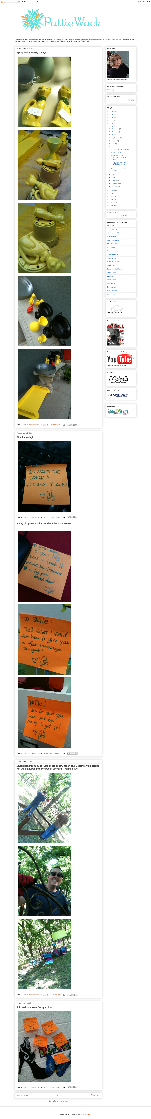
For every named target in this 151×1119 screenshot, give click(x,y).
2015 (112, 117)
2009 (112, 196)
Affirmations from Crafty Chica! (34, 1007)
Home (59, 1095)
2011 (111, 190)
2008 (112, 199)
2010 (112, 193)
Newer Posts (22, 1095)
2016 (112, 114)
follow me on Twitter (127, 215)
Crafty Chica (111, 272)
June (113, 147)
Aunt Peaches (112, 290)
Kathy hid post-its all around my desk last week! (44, 523)
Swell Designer (112, 236)
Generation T (112, 265)
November (115, 132)
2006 (112, 205)
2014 (112, 120)
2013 (112, 123)
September (116, 138)
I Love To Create (113, 262)
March (114, 180)
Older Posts (95, 1095)
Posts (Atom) (63, 1101)
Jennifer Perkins (113, 254)
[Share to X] (72, 425)
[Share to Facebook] (74, 425)
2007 (112, 202)
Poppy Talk (111, 247)
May (113, 174)
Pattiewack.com (112, 251)
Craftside (110, 276)
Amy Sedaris (111, 294)
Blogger (88, 1115)
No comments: (55, 425)
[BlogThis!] (70, 425)
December (115, 129)
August (114, 141)
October (115, 135)
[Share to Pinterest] (76, 425)
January (115, 186)
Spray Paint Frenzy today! (31, 52)
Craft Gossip (111, 280)
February (115, 183)
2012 (112, 126)
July (113, 144)
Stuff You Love (112, 244)
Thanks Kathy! (25, 437)
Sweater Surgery (113, 240)
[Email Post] (63, 425)
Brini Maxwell (111, 287)
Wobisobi (110, 225)
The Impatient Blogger (115, 233)
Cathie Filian (111, 283)
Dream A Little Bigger (114, 269)
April (113, 177)
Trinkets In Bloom (113, 229)
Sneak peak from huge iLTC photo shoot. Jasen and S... (119, 164)
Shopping (110, 90)
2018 (112, 111)
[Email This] (68, 425)
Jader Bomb (111, 258)
